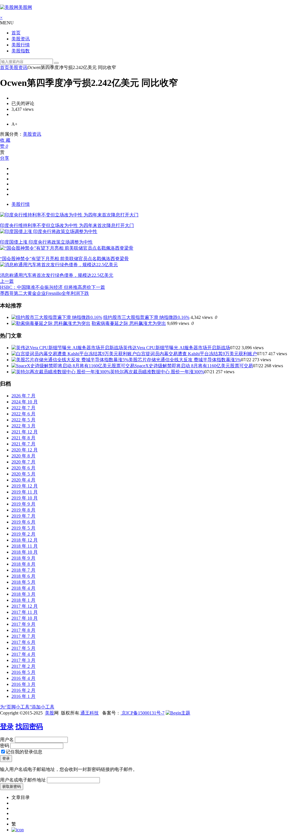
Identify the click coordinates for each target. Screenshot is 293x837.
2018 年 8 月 (23, 564)
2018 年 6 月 (23, 576)
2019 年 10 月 (24, 498)
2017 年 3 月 (23, 660)
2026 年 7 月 (23, 395)
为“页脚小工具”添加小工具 (27, 706)
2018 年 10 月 (24, 552)
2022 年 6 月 (23, 413)
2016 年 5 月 (23, 672)
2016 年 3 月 (23, 684)
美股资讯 (20, 38)
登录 (7, 726)
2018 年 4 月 (23, 588)
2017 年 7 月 (23, 636)
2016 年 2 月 (23, 690)
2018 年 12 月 (24, 540)
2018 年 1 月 (23, 600)
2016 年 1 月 (23, 696)
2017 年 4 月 (23, 654)
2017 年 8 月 (23, 630)
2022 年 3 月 (23, 425)
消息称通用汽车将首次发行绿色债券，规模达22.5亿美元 (56, 275)
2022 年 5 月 (23, 419)
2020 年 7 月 (23, 461)
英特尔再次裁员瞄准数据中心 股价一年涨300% (157, 371)
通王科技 (89, 712)
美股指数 (20, 50)
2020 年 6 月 (23, 467)
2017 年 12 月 (24, 606)
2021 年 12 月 (24, 431)
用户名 (7, 739)
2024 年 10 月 (24, 401)
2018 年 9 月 (23, 558)
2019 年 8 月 (23, 510)
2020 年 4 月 (23, 479)
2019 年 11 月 (24, 491)
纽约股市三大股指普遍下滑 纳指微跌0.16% (146, 317)
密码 (4, 745)
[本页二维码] (17, 829)
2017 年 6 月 (23, 642)
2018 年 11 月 (24, 546)
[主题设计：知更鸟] (178, 712)
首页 (16, 32)
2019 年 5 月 (23, 528)
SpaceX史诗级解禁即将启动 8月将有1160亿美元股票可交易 (193, 365)
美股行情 (20, 44)
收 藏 (5, 140)
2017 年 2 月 (23, 666)
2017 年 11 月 (24, 612)
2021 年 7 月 (23, 443)
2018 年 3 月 (23, 594)
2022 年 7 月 (23, 407)
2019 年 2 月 (23, 534)
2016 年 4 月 (23, 678)
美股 (49, 712)
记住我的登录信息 (24, 751)
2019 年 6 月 (23, 522)
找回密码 (29, 726)
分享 (4, 158)
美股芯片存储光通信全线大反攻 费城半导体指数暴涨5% (184, 359)
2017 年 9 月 (23, 624)
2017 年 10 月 (24, 618)
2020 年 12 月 (24, 449)
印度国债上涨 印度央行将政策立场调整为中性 (46, 242)
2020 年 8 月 (23, 455)
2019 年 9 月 (23, 504)
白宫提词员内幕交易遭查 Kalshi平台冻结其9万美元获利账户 (196, 353)
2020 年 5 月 (23, 473)
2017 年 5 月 (23, 648)
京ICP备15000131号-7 (142, 712)
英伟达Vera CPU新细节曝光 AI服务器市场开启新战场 (176, 347)
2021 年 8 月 (23, 437)
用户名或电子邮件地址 (23, 779)
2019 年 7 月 (23, 516)
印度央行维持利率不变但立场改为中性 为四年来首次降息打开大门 (67, 225)
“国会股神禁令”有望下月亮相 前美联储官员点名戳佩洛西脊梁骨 (64, 258)
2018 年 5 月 (23, 582)
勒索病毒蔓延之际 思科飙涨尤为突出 (129, 323)
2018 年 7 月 (23, 570)
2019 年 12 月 (24, 485)
